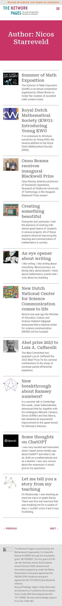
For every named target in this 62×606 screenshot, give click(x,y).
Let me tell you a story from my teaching (39, 484)
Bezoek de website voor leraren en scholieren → (35, 2)
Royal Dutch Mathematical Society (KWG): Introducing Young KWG (37, 120)
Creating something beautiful (33, 211)
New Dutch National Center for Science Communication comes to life (38, 298)
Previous (10, 528)
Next (54, 528)
